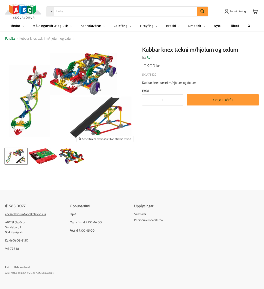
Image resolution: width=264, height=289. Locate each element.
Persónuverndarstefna (148, 220)
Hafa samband (22, 267)
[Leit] (202, 11)
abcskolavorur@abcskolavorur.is (25, 214)
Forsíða (10, 38)
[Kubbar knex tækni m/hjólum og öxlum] (16, 156)
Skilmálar (140, 214)
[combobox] (125, 11)
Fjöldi (145, 90)
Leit (7, 267)
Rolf (149, 57)
